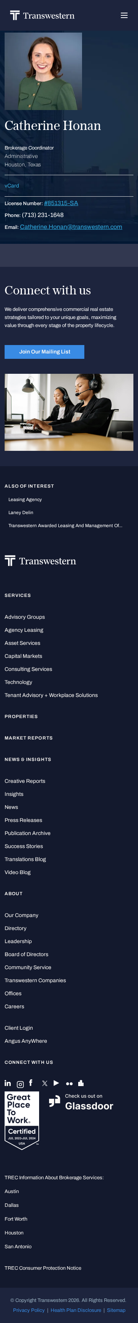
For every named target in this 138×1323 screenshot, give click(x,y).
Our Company (21, 915)
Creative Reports (25, 781)
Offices (13, 993)
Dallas (12, 1205)
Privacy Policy (29, 1310)
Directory (15, 928)
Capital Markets (23, 656)
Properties (21, 716)
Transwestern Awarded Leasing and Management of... (65, 525)
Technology (18, 682)
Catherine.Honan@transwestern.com (71, 227)
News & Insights (28, 759)
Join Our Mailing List (44, 351)
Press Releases (23, 820)
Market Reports (29, 738)
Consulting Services (28, 669)
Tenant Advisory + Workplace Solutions (51, 695)
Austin (12, 1191)
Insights (14, 794)
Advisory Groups (25, 617)
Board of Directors (26, 954)
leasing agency (25, 499)
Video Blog (18, 872)
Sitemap (116, 1310)
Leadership (18, 941)
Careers (14, 1006)
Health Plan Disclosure (76, 1310)
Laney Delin (20, 512)
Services (18, 595)
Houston (14, 1233)
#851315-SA (61, 203)
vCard (12, 186)
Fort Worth (16, 1219)
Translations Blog (25, 859)
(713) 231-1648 (43, 215)
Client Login (19, 1028)
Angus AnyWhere (26, 1041)
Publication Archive (28, 833)
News (11, 807)
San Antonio (18, 1246)
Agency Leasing (24, 630)
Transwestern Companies (35, 980)
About (14, 893)
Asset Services (22, 643)
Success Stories (24, 846)
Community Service (28, 967)
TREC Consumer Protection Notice (43, 1268)
